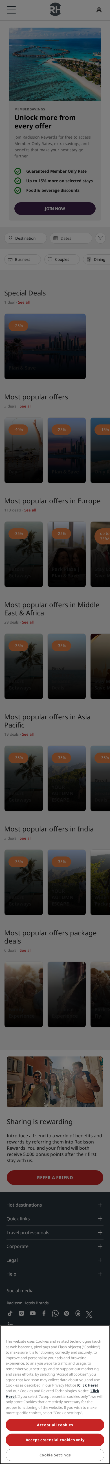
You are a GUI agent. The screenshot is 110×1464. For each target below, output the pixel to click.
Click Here (87, 1385)
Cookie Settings (55, 1455)
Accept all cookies (55, 1424)
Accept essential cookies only (55, 1439)
